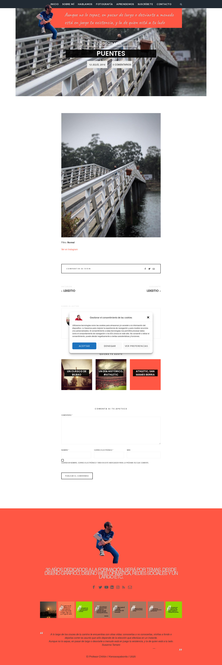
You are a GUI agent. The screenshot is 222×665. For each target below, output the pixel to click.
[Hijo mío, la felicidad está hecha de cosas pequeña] (102, 610)
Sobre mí (68, 4)
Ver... (76, 379)
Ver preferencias (136, 345)
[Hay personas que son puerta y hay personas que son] (174, 610)
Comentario (66, 415)
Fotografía (104, 4)
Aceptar (84, 345)
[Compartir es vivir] (149, 269)
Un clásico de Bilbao (76, 372)
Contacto (164, 4)
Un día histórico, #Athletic (111, 372)
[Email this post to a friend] (154, 269)
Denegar (110, 345)
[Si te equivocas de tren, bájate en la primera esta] (66, 610)
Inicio (55, 4)
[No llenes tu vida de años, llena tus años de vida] (138, 610)
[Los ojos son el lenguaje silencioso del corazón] (120, 610)
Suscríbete (145, 4)
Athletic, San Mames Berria (145, 372)
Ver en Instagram (69, 249)
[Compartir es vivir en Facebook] (145, 269)
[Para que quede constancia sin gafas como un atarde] (48, 610)
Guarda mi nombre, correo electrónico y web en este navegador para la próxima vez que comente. (105, 463)
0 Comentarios (122, 64)
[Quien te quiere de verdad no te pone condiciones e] (84, 610)
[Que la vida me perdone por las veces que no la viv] (156, 610)
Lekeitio (69, 291)
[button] (148, 317)
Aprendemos (125, 4)
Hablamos (85, 4)
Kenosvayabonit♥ (165, 648)
